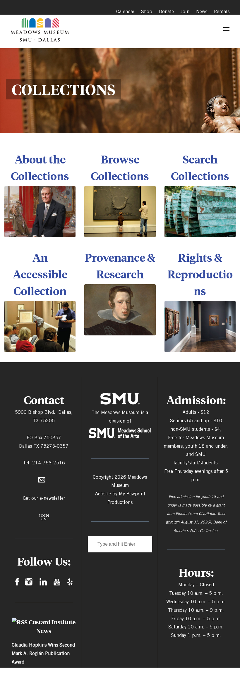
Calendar (125, 11)
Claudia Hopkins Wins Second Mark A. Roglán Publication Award (43, 653)
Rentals (221, 11)
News (201, 11)
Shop (146, 11)
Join (185, 11)
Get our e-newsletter (44, 498)
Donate (166, 11)
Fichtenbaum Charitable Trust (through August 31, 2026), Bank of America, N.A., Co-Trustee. (196, 522)
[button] (225, 30)
